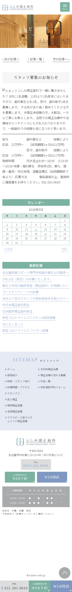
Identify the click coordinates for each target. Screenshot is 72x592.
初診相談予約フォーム (53, 387)
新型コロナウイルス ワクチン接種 (25, 330)
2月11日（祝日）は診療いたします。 (27, 279)
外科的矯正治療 (49, 369)
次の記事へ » (61, 59)
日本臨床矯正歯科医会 (17, 311)
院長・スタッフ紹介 (18, 381)
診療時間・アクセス (18, 387)
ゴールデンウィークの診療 (20, 292)
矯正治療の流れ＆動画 (53, 375)
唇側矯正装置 (14, 405)
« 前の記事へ (10, 59)
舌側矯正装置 (14, 411)
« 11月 (8, 249)
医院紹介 (12, 375)
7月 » (64, 249)
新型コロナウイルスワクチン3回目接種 (28, 317)
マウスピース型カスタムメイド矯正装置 (19, 419)
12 (36, 229)
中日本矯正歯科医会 (15, 305)
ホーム (11, 369)
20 (45, 234)
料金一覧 (46, 381)
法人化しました (12, 324)
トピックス (13, 393)
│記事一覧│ (36, 59)
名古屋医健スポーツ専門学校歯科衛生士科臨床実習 (37, 272)
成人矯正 (12, 399)
